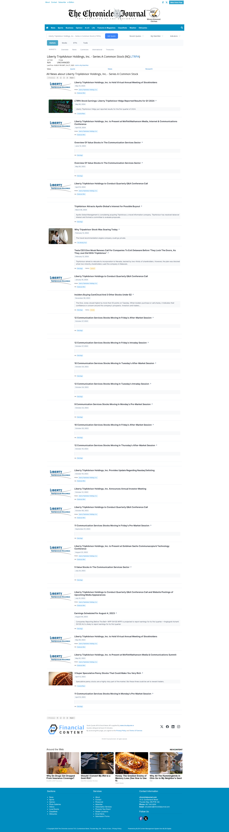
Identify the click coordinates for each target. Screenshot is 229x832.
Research (149, 69)
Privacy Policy (121, 730)
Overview (64, 49)
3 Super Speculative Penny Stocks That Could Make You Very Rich (108, 673)
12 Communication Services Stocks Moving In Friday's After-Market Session (114, 317)
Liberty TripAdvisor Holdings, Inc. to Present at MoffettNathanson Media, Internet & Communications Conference (125, 122)
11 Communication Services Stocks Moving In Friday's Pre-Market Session (113, 525)
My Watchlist (156, 36)
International (97, 49)
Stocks (64, 43)
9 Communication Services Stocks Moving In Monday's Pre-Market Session (113, 404)
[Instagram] (178, 729)
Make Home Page (176, 2)
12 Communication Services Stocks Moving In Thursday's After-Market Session (115, 445)
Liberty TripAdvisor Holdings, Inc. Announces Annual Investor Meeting (110, 488)
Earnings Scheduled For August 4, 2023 (95, 613)
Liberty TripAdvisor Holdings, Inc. (88, 89)
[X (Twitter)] (161, 729)
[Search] (182, 28)
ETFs (75, 43)
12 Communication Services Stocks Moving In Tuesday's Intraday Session (112, 384)
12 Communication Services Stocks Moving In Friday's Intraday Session (111, 342)
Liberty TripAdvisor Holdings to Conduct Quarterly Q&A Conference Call (111, 183)
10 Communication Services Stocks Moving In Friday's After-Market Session (114, 425)
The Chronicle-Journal (65, 828)
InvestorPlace (81, 113)
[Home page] (114, 14)
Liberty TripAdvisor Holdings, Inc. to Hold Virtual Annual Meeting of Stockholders (115, 82)
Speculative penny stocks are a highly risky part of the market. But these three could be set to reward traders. (120, 681)
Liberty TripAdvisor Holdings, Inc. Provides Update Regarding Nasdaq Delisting (114, 470)
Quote (72, 69)
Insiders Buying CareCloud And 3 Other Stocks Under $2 (104, 294)
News (74, 49)
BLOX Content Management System (147, 828)
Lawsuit (93, 268)
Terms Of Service (136, 730)
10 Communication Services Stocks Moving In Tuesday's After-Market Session (115, 363)
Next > (72, 78)
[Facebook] (167, 729)
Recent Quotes (135, 36)
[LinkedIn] (173, 729)
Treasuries (110, 49)
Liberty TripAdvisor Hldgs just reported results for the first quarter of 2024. (106, 109)
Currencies (84, 49)
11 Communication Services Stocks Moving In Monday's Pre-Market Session (114, 693)
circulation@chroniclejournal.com (157, 806)
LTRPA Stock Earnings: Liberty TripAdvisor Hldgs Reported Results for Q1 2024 (115, 101)
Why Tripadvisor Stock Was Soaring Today (97, 229)
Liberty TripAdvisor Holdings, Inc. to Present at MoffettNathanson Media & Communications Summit (125, 654)
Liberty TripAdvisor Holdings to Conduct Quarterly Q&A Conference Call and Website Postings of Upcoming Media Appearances (123, 593)
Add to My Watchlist (81, 65)
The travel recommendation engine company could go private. (101, 238)
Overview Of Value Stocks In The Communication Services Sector (108, 142)
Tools (85, 43)
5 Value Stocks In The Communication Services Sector (103, 567)
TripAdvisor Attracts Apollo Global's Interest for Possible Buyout (108, 206)
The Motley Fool (81, 242)
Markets (52, 43)
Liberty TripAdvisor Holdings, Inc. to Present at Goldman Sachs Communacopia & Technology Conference (121, 547)
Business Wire (81, 93)
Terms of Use (106, 828)
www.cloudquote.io (127, 725)
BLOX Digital (167, 828)
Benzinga (79, 155)
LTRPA (135, 56)
